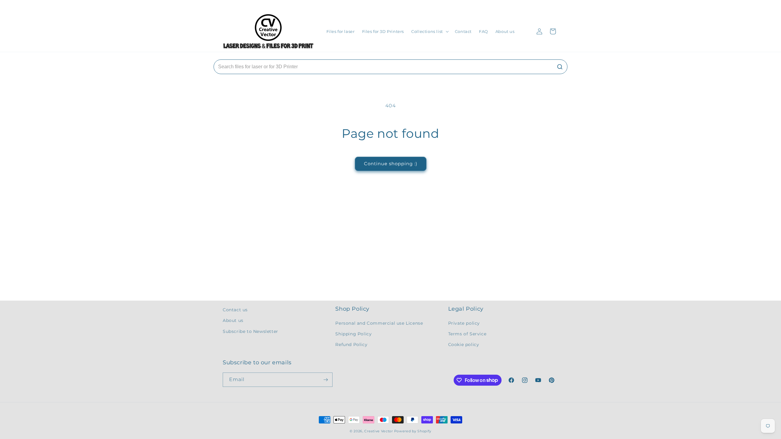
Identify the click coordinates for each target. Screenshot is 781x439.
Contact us (235, 309)
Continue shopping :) (390, 163)
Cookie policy (463, 344)
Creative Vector (378, 431)
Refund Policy (351, 344)
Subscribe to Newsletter (250, 331)
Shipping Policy (353, 334)
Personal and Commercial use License (379, 323)
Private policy (464, 323)
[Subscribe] (325, 380)
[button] (429, 31)
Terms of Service (467, 334)
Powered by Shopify (413, 431)
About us (233, 320)
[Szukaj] (559, 66)
